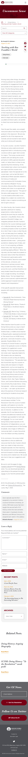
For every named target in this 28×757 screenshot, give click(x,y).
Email (4, 560)
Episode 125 (7, 316)
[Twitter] (25, 46)
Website (4, 566)
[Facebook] (25, 43)
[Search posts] (24, 28)
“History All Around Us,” (15, 485)
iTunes (3, 474)
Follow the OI (15, 718)
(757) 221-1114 (14, 747)
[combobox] (14, 616)
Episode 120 (7, 311)
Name (4, 554)
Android (6, 419)
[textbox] (13, 616)
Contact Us (14, 734)
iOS (23, 417)
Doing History (21, 466)
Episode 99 (6, 304)
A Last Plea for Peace (10, 583)
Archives (8, 610)
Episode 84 (6, 297)
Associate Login (14, 736)
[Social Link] (14, 741)
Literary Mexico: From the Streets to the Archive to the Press (12, 590)
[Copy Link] (25, 49)
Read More (4, 652)
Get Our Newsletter (15, 702)
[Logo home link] (7, 2)
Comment (6, 538)
